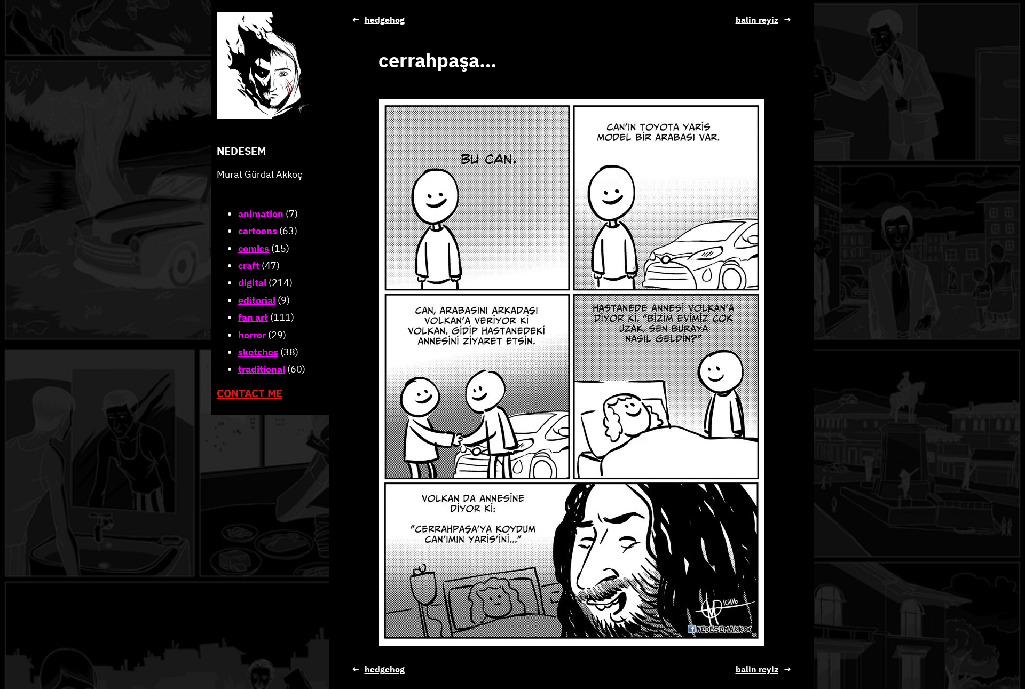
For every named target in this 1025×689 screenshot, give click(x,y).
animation (260, 214)
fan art (253, 317)
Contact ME (249, 393)
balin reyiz (757, 19)
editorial (256, 300)
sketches (258, 352)
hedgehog (385, 19)
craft (248, 265)
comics (253, 248)
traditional (261, 369)
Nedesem (241, 151)
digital (252, 282)
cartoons (257, 231)
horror (252, 335)
